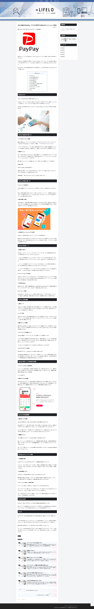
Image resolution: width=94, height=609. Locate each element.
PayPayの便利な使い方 (34, 78)
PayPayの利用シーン (33, 80)
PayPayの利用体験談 (33, 85)
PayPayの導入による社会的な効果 (36, 83)
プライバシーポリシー (73, 605)
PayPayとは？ (32, 75)
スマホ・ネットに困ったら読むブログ (68, 29)
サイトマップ (67, 605)
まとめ (31, 90)
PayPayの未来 (32, 88)
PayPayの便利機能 (33, 82)
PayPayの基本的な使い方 (34, 77)
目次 (36, 73)
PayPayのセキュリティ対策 (34, 86)
